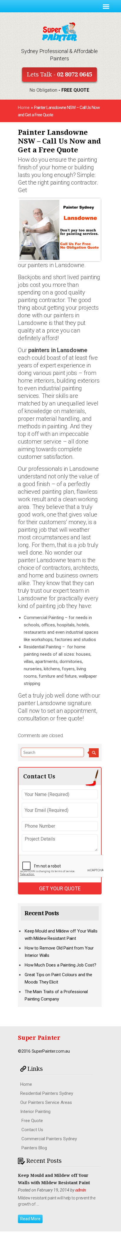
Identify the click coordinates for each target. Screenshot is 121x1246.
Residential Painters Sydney (46, 1093)
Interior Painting (35, 1111)
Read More (30, 1218)
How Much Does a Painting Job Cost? (60, 965)
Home (24, 107)
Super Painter (39, 1037)
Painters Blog (34, 1147)
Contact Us (32, 1129)
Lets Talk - (59, 74)
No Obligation (59, 90)
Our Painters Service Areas (46, 1102)
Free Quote (32, 1120)
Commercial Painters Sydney (49, 1138)
